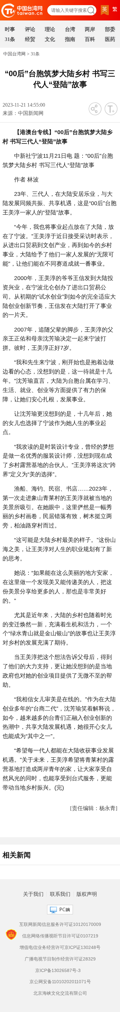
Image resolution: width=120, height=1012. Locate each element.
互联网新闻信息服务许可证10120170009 (60, 924)
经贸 (30, 39)
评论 (30, 29)
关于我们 (33, 894)
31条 (10, 39)
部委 (110, 29)
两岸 (90, 29)
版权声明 (86, 894)
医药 (110, 39)
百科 (90, 39)
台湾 (70, 29)
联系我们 (60, 894)
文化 (50, 39)
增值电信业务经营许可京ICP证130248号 (60, 947)
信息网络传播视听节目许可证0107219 (60, 935)
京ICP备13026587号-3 (58, 970)
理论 (50, 29)
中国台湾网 (14, 54)
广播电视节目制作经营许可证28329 (60, 958)
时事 (10, 29)
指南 (70, 39)
